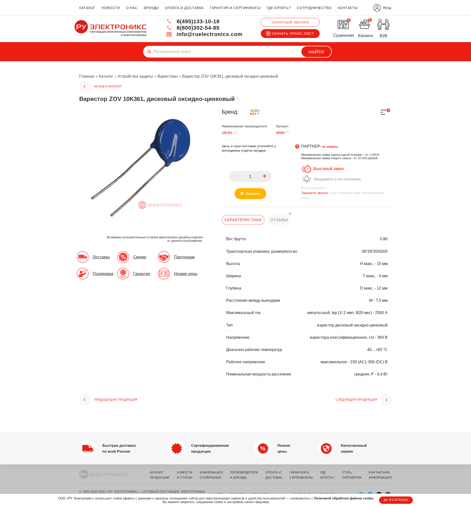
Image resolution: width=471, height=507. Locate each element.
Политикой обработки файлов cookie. (344, 498)
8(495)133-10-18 (197, 21)
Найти (316, 51)
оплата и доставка (184, 8)
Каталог (106, 76)
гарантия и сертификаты (235, 8)
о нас (132, 8)
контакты (347, 8)
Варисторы (167, 76)
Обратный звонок (290, 22)
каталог (87, 8)
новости (111, 8)
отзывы (279, 220)
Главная (86, 76)
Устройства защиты (135, 76)
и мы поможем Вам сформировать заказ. (343, 193)
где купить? (279, 8)
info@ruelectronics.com (209, 34)
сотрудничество (314, 8)
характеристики (243, 220)
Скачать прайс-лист (293, 34)
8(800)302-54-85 (197, 28)
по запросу (330, 146)
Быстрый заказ (329, 169)
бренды (151, 8)
